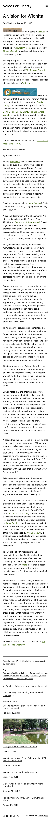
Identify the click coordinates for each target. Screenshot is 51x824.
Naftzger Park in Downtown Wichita (20, 746)
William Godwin (34, 533)
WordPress (43, 815)
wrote (24, 564)
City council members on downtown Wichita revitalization (24, 785)
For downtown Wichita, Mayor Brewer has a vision (23, 799)
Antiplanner (15, 161)
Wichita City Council (35, 70)
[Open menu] (46, 6)
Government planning (38, 673)
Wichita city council (11, 676)
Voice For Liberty (17, 6)
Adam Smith (11, 523)
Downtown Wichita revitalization (16, 673)
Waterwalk (27, 83)
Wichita (41, 31)
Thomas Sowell (10, 51)
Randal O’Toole (23, 48)
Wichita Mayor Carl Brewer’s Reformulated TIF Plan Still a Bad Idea (24, 759)
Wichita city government (35, 661)
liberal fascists (34, 203)
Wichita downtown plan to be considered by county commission (24, 707)
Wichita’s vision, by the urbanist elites (20, 772)
